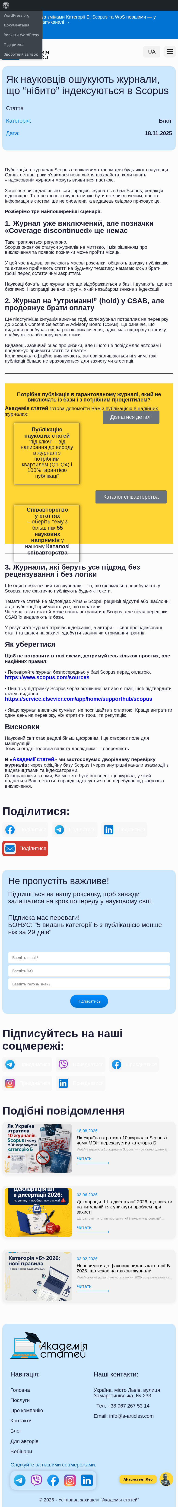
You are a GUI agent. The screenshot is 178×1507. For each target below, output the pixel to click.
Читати (84, 1158)
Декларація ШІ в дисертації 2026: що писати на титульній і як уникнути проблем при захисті (124, 1206)
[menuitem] (6, 5)
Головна (20, 1390)
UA (152, 52)
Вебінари (21, 1451)
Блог (15, 1431)
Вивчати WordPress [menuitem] (21, 34)
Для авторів (24, 1441)
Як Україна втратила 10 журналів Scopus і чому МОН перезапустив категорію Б (122, 1140)
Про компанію (26, 1410)
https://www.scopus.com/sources (47, 677)
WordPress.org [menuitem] (16, 15)
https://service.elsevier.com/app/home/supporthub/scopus (78, 699)
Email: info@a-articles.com (124, 1416)
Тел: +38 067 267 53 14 (122, 1406)
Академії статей (33, 759)
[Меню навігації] (170, 51)
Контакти (21, 1421)
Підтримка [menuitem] (13, 44)
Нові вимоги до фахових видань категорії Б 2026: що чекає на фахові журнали (123, 1268)
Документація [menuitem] (16, 25)
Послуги (20, 1400)
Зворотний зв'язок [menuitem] (21, 54)
